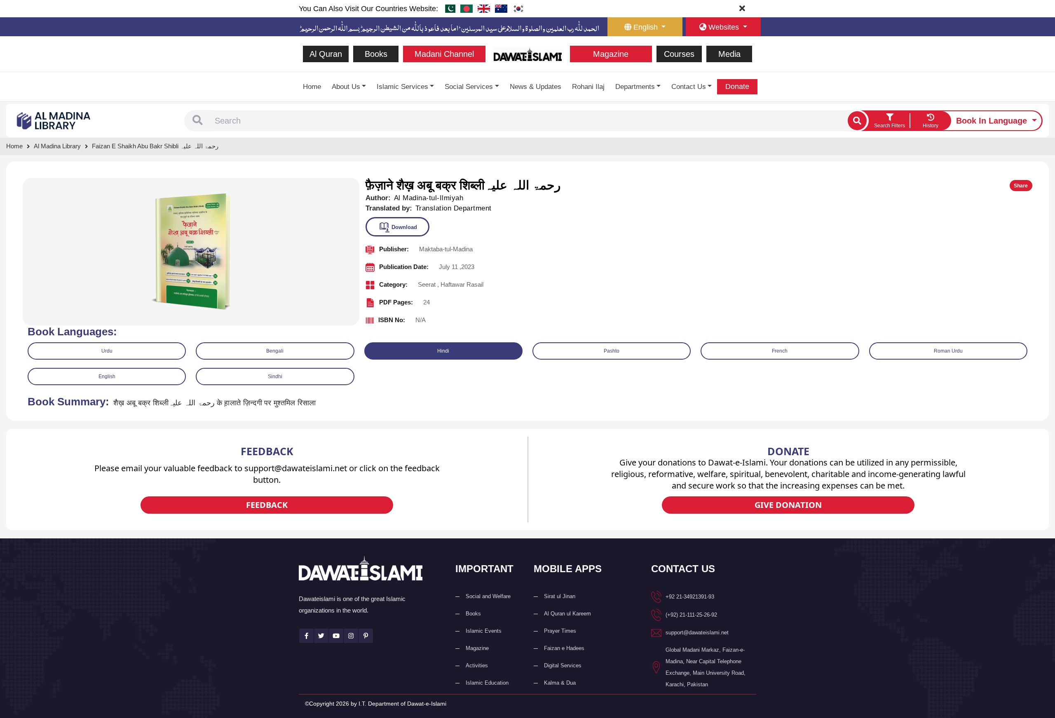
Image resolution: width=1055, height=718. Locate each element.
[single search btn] (857, 120)
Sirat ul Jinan (559, 596)
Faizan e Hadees (564, 648)
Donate (737, 86)
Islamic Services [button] (402, 87)
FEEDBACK (267, 504)
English (106, 376)
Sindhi (275, 376)
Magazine (610, 53)
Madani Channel (444, 53)
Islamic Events (484, 631)
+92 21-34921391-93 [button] (690, 597)
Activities (477, 665)
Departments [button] (635, 87)
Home (312, 87)
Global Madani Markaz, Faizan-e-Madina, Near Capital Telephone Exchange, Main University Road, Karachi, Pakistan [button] (706, 667)
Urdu (107, 351)
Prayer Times (560, 631)
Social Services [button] (469, 87)
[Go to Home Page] (528, 53)
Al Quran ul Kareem (567, 613)
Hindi (443, 351)
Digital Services (562, 665)
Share (1021, 186)
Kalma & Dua (560, 683)
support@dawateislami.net (697, 632)
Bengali (275, 351)
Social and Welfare (488, 596)
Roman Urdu (948, 351)
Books (376, 53)
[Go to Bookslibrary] (54, 120)
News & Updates (535, 87)
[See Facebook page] (306, 636)
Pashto (611, 351)
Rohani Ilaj (588, 87)
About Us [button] (346, 87)
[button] (197, 121)
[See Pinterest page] (366, 636)
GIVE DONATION (788, 504)
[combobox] (529, 120)
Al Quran (325, 53)
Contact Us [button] (688, 87)
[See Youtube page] (336, 636)
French (780, 351)
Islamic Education (487, 683)
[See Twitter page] (321, 636)
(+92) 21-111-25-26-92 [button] (691, 615)
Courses (679, 53)
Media (729, 53)
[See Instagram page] (351, 636)
